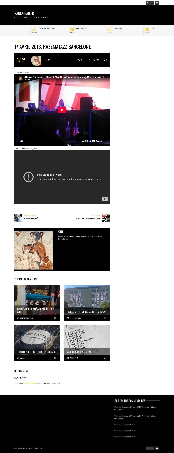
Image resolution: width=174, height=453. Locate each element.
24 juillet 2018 (25, 358)
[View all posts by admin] (37, 60)
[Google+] (152, 3)
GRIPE (23, 28)
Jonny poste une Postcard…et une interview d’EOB (109, 29)
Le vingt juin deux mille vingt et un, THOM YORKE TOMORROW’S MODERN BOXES (71, 30)
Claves (133, 425)
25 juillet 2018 (75, 318)
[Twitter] (157, 3)
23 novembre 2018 (26, 318)
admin (48, 59)
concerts (19, 41)
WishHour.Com (120, 407)
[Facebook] (148, 3)
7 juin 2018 (74, 358)
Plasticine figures (140, 28)
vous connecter (30, 383)
